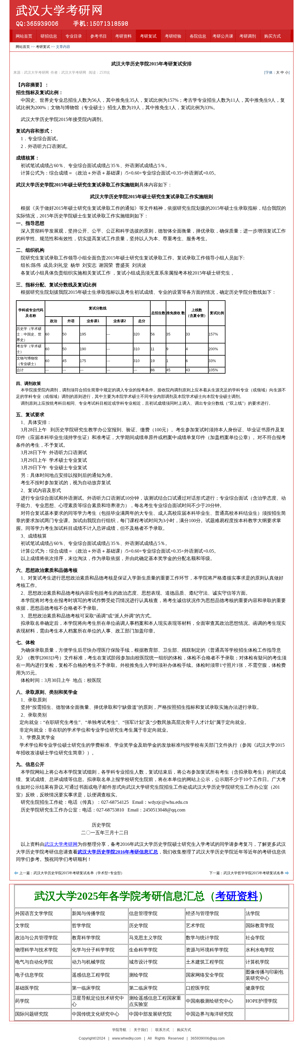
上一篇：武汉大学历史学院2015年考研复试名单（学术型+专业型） (71, 873)
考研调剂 (247, 36)
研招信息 (49, 36)
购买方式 (272, 36)
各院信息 (198, 36)
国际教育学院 (260, 925)
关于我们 (141, 1030)
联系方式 (162, 1030)
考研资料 (123, 36)
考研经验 (173, 36)
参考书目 (98, 36)
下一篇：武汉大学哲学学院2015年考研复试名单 (246, 873)
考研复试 (148, 36)
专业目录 (73, 36)
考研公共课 (222, 36)
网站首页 (24, 36)
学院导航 (119, 1030)
